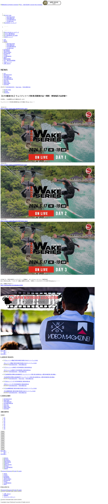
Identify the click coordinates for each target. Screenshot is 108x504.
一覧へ (4, 352)
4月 (4, 424)
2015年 (2, 449)
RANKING (6, 476)
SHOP (5, 57)
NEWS (5, 41)
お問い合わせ (7, 63)
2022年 (2, 437)
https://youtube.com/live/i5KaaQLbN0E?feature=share (14, 221)
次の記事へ (3, 354)
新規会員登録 (7, 59)
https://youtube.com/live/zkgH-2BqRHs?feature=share (14, 108)
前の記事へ (3, 350)
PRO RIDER (7, 51)
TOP (5, 39)
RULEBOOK (7, 53)
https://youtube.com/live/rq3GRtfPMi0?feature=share (14, 164)
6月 (4, 421)
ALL (5, 73)
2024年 (2, 433)
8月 (4, 418)
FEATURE (6, 84)
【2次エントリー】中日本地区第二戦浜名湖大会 (16, 384)
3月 (4, 425)
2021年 (2, 438)
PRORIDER (6, 477)
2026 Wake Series (10, 16)
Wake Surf (6, 80)
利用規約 (6, 495)
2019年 (2, 442)
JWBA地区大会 (10, 18)
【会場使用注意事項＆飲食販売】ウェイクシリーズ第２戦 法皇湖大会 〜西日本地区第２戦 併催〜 (29, 377)
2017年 (2, 445)
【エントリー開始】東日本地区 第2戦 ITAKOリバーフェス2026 (20, 363)
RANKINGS (7, 49)
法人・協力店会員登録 (9, 60)
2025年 (2, 431)
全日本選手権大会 (11, 19)
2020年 (2, 440)
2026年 (2, 415)
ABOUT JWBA (7, 52)
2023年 (2, 435)
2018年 (2, 444)
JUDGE (5, 55)
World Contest (7, 83)
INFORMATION (8, 74)
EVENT (5, 475)
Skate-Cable (6, 81)
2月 (4, 427)
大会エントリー (8, 62)
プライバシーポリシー (9, 497)
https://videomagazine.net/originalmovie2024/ (12, 285)
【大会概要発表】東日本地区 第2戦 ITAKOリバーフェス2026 (19, 391)
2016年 (2, 447)
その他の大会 (10, 21)
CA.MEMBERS (7, 56)
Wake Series (6, 76)
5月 (4, 422)
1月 (4, 428)
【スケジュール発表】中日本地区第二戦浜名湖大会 (17, 370)
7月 (4, 419)
